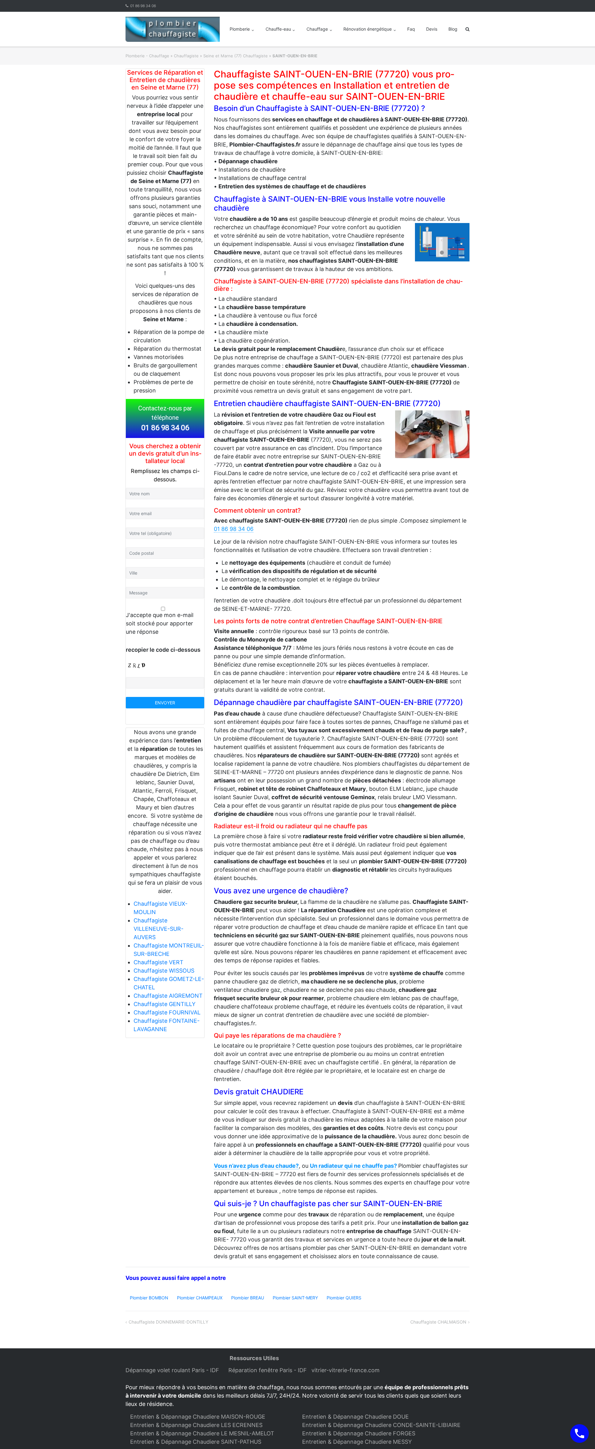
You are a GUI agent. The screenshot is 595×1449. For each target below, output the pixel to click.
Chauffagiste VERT (158, 962)
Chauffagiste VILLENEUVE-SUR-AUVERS (158, 928)
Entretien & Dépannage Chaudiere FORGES (358, 1433)
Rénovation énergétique (367, 29)
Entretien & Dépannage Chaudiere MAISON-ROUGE (197, 1416)
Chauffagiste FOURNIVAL (167, 1012)
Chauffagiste (186, 55)
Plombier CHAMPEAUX (200, 1297)
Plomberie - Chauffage (147, 55)
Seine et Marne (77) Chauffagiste (235, 55)
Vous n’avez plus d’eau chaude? (256, 1165)
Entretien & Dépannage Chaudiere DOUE (355, 1416)
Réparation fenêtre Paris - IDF (268, 1370)
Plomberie (240, 29)
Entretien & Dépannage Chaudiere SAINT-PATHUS (195, 1441)
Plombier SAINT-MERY (295, 1297)
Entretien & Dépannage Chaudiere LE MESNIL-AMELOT (202, 1433)
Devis (431, 29)
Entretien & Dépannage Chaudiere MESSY (357, 1441)
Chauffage (317, 29)
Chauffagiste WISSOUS (164, 970)
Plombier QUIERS (344, 1297)
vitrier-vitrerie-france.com (347, 1370)
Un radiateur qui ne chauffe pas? (353, 1165)
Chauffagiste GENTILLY (165, 1004)
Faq (411, 29)
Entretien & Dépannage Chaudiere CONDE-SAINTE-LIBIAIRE (381, 1425)
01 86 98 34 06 (143, 5)
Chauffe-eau (278, 29)
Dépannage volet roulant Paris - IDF (173, 1370)
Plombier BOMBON (149, 1297)
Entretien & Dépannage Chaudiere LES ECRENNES (196, 1425)
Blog (452, 29)
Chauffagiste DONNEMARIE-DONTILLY (168, 1321)
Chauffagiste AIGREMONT (168, 995)
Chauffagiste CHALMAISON (438, 1321)
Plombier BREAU (247, 1297)
